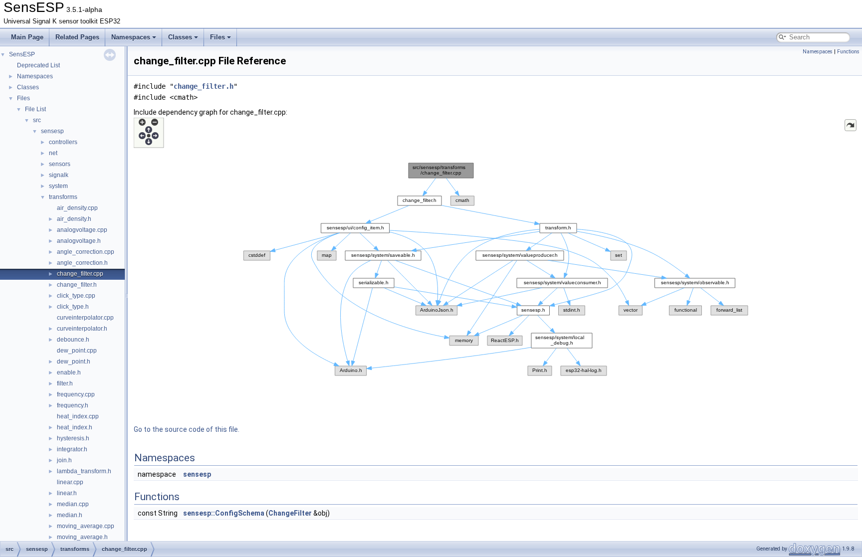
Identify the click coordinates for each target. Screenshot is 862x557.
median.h (69, 515)
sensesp (52, 131)
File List (35, 109)
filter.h (65, 383)
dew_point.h (73, 361)
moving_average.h (82, 537)
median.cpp (73, 504)
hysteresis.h (73, 438)
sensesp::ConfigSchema (223, 513)
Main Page (27, 37)
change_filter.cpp (80, 273)
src (37, 120)
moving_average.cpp (85, 526)
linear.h (67, 493)
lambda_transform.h (84, 471)
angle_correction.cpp (85, 251)
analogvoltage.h (79, 240)
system (58, 186)
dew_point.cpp (77, 350)
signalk (58, 175)
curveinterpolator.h (82, 328)
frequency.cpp (76, 394)
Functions (848, 51)
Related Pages (77, 37)
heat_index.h (74, 427)
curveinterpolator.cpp (85, 317)
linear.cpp (70, 482)
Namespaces (130, 37)
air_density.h (74, 218)
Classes (180, 37)
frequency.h (72, 405)
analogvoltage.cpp (82, 229)
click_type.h (73, 306)
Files (217, 37)
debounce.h (73, 339)
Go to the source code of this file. (186, 429)
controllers (63, 142)
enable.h (69, 372)
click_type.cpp (76, 295)
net (53, 153)
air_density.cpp (77, 207)
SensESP (22, 54)
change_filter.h (77, 284)
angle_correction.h (82, 262)
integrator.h (72, 449)
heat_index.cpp (78, 416)
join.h (64, 460)
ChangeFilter (290, 513)
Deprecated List (38, 65)
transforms (63, 196)
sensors (59, 164)
